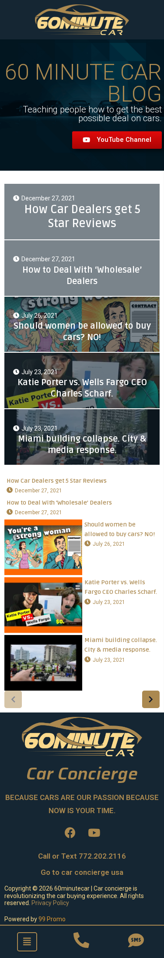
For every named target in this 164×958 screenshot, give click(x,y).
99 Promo (52, 919)
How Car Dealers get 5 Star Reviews (57, 480)
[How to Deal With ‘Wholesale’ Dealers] (82, 268)
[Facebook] (70, 833)
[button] (117, 140)
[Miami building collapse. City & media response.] (82, 437)
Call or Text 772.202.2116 (82, 856)
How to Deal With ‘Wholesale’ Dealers (59, 502)
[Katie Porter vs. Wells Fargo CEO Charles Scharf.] (82, 380)
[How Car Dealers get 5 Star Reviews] (82, 211)
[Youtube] (94, 833)
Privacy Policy (50, 902)
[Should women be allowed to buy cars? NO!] (82, 324)
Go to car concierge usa (82, 872)
